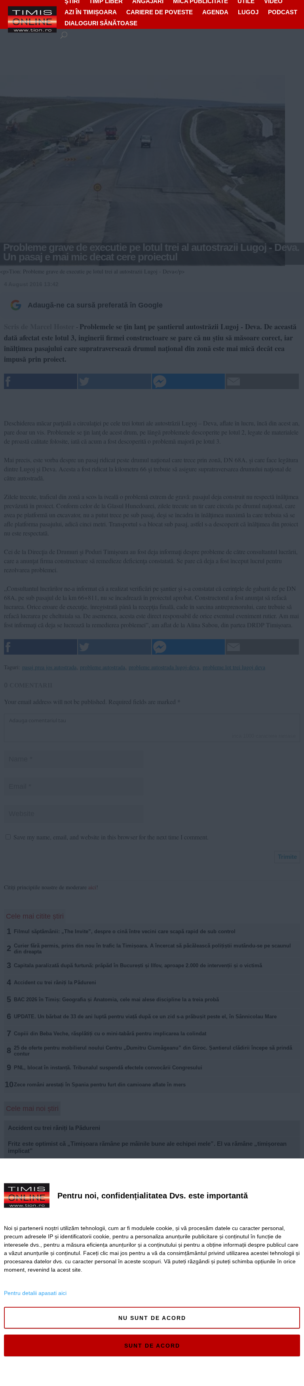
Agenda (215, 12)
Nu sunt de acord (152, 1318)
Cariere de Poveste (159, 12)
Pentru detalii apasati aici (35, 1293)
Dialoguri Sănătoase (101, 23)
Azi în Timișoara (91, 12)
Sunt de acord (152, 1345)
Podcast (282, 12)
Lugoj (248, 12)
